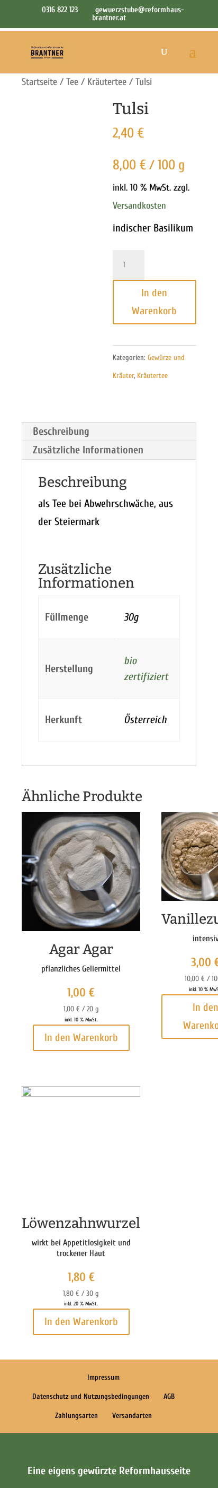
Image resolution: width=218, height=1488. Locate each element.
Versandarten (132, 1415)
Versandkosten (139, 205)
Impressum (103, 1377)
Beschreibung (61, 431)
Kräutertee (106, 82)
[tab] (109, 432)
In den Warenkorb (154, 302)
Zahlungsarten (76, 1415)
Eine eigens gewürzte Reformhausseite (109, 1471)
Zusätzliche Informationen (88, 450)
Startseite (39, 82)
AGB (169, 1396)
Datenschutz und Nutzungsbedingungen (90, 1396)
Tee (72, 82)
